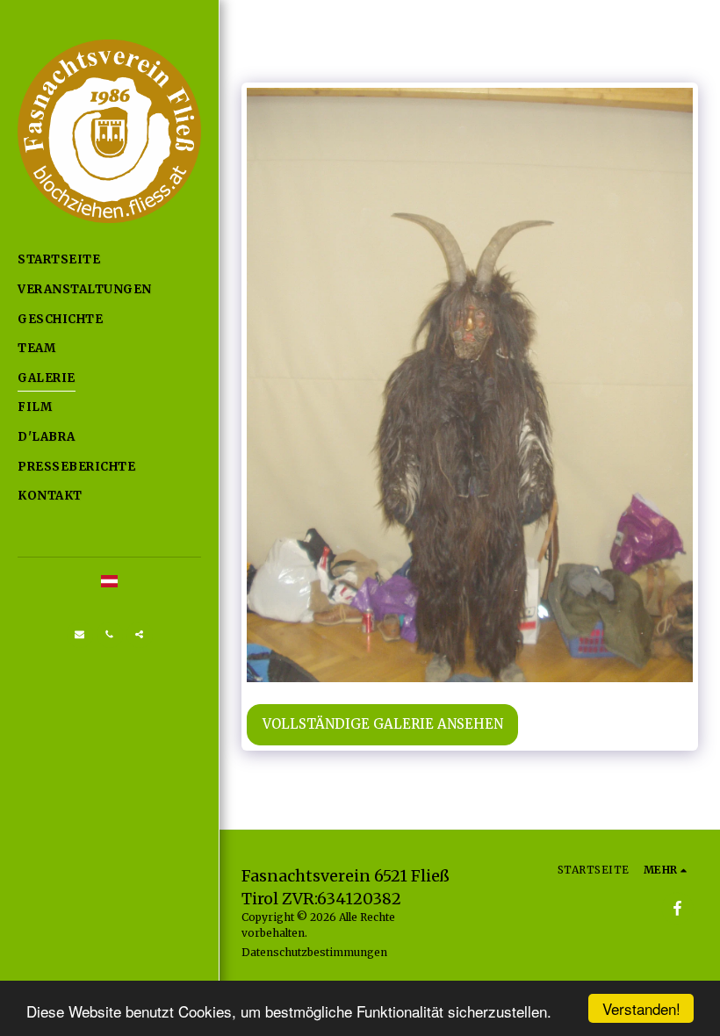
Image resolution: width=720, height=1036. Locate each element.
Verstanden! (641, 1008)
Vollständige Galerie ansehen (383, 724)
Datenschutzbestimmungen (314, 952)
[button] (80, 635)
